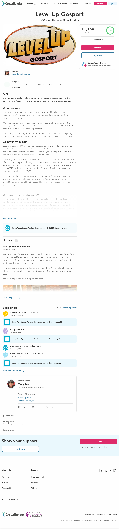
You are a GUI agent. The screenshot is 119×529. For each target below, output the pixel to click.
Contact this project (26, 400)
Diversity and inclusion (11, 494)
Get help (34, 482)
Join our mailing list (10, 499)
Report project (8, 430)
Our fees (34, 494)
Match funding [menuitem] (60, 3)
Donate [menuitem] (30, 3)
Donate (97, 47)
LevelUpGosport (25, 407)
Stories (5, 482)
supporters (97, 40)
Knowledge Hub (37, 477)
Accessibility (7, 488)
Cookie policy (112, 514)
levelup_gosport (39, 407)
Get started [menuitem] (101, 4)
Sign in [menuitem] (113, 4)
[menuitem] (45, 3)
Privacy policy (100, 514)
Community (9, 415)
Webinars (34, 488)
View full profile (24, 397)
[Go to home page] (12, 3)
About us (6, 477)
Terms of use (89, 514)
